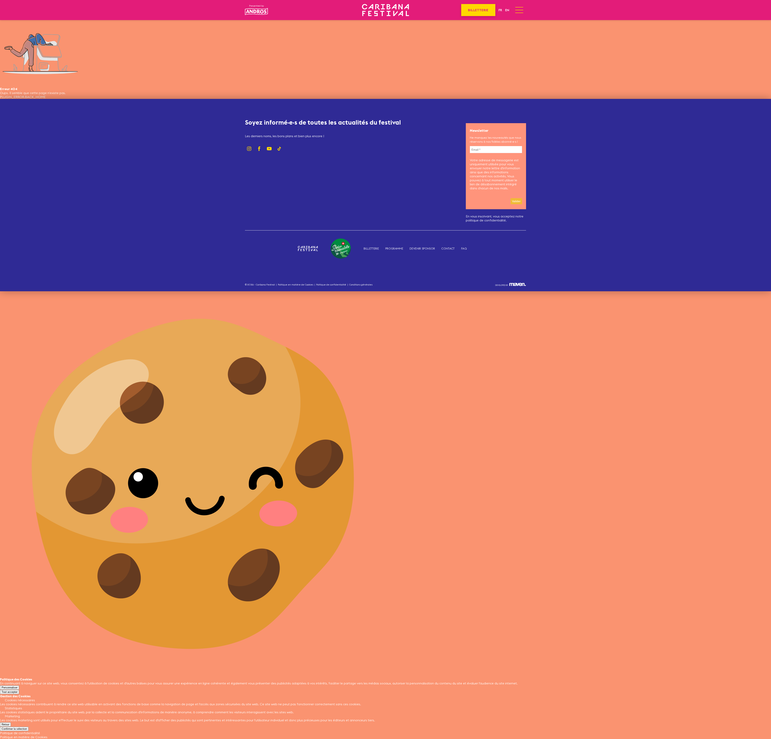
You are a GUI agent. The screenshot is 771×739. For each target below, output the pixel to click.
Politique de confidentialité (331, 284)
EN (507, 10)
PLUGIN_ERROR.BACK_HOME (23, 97)
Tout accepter (9, 691)
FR (500, 10)
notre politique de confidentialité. (494, 218)
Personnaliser (9, 687)
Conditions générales (360, 284)
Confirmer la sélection (14, 728)
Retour (5, 724)
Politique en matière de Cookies (295, 284)
